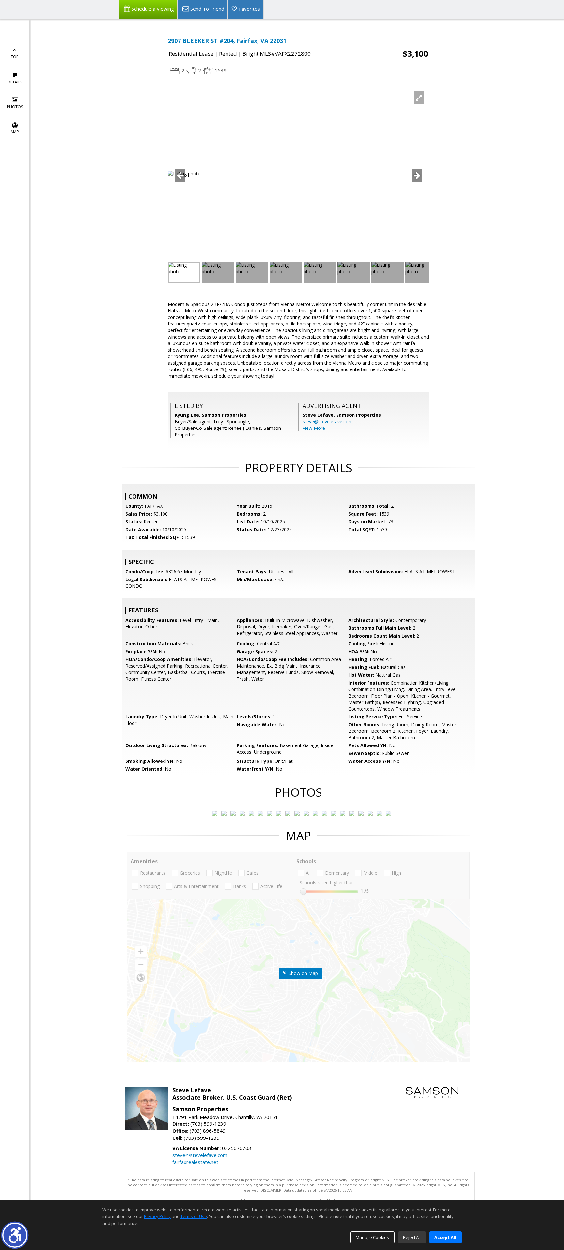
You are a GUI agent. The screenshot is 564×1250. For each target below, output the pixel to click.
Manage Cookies (372, 1237)
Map (15, 132)
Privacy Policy (157, 1216)
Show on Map (302, 973)
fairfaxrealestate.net (195, 1162)
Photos (15, 107)
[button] (14, 1235)
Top (15, 57)
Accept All (445, 1237)
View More (314, 428)
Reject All (412, 1237)
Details (15, 82)
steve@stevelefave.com (328, 421)
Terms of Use (193, 1216)
